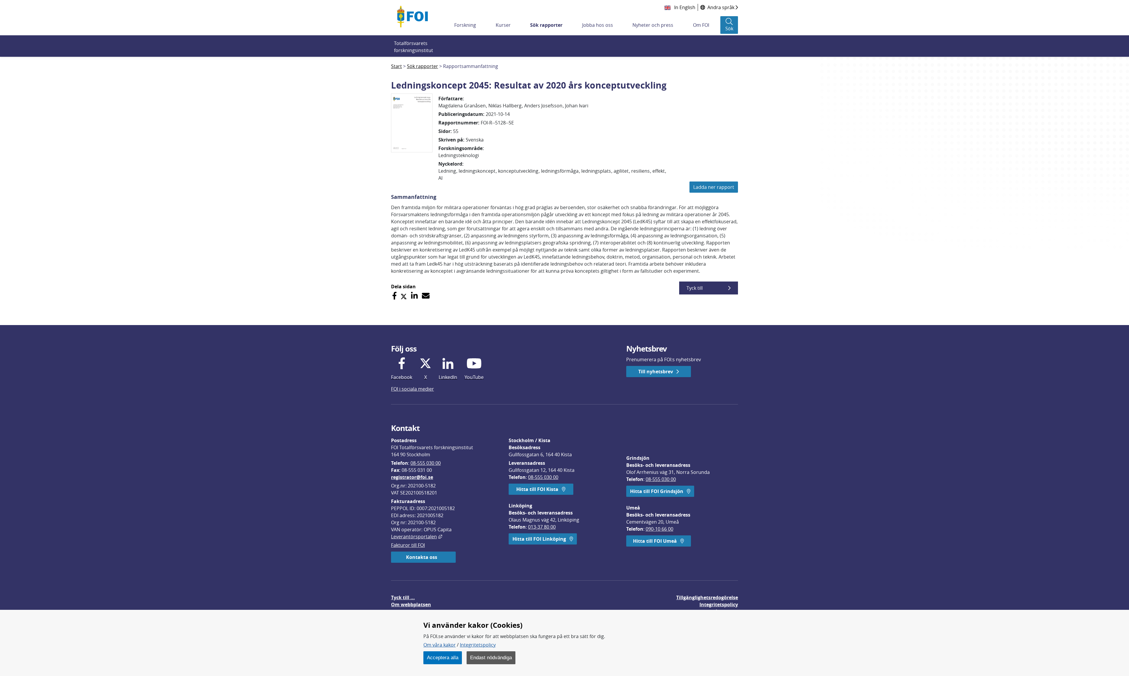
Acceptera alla (442, 657)
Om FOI (701, 25)
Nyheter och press (652, 25)
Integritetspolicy (478, 645)
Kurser (503, 25)
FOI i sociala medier (412, 389)
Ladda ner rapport (713, 187)
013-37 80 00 (542, 527)
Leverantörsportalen (416, 536)
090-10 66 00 (659, 529)
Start (396, 66)
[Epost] (426, 296)
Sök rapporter (546, 25)
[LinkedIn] (414, 296)
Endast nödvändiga (491, 657)
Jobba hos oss (597, 25)
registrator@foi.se (412, 477)
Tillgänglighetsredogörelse (707, 597)
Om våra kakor (439, 645)
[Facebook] (394, 296)
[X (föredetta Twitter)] (403, 296)
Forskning (465, 25)
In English (684, 7)
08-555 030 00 (425, 463)
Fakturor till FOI (408, 545)
